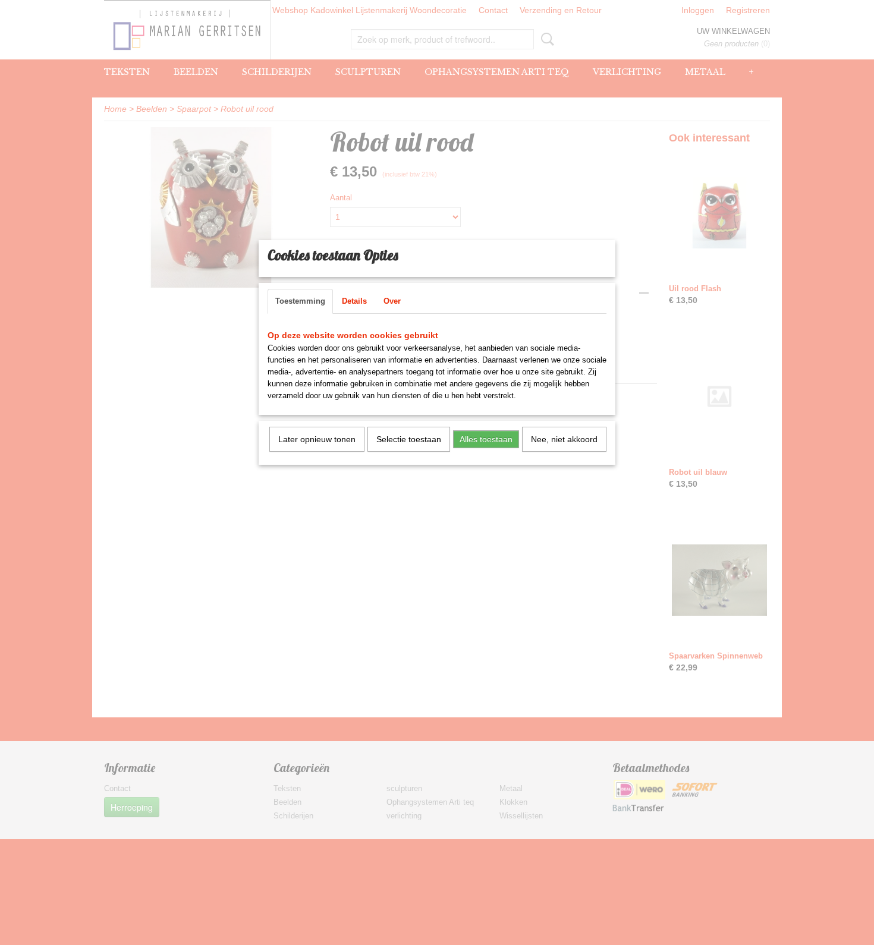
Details (354, 301)
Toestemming (300, 301)
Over (392, 301)
